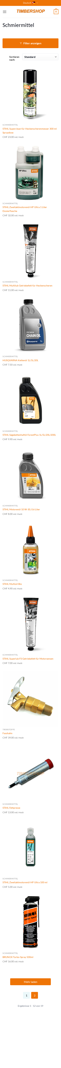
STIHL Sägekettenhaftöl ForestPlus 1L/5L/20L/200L (29, 434)
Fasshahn (7, 733)
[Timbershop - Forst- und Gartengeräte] (30, 11)
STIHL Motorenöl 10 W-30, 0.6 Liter (21, 509)
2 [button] (34, 995)
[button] (5, 12)
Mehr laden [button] (30, 981)
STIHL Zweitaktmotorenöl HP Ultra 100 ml (25, 882)
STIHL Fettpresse (11, 807)
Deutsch (27, 3)
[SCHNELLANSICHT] (30, 94)
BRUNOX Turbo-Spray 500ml (18, 957)
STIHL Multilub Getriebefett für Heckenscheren (27, 285)
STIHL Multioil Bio (12, 583)
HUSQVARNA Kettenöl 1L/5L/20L (20, 360)
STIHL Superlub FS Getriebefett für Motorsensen (28, 658)
